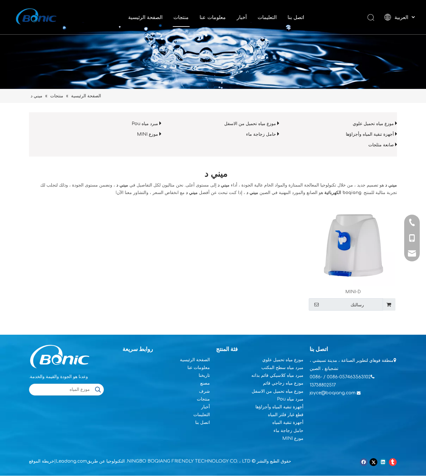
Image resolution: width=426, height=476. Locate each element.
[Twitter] (373, 462)
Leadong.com (71, 461)
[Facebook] (364, 462)
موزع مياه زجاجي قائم (283, 383)
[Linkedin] (383, 462)
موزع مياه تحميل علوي (373, 123)
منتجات (181, 17)
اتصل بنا (296, 17)
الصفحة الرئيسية (145, 17)
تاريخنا (204, 375)
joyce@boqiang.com (333, 393)
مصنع (205, 383)
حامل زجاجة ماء (261, 134)
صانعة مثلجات (381, 145)
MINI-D (353, 291)
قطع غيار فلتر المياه (285, 414)
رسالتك (357, 304)
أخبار (242, 17)
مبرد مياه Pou (145, 123)
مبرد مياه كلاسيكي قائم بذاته (277, 375)
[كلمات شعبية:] (98, 389)
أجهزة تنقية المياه (287, 422)
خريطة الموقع (41, 461)
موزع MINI (147, 134)
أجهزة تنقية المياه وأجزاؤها (370, 134)
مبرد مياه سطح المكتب (282, 367)
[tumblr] (393, 462)
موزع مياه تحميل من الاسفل (250, 123)
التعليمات (267, 17)
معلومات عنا (213, 17)
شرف (204, 391)
